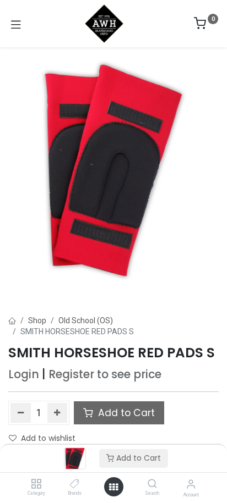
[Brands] (74, 484)
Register (71, 374)
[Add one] (57, 413)
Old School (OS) (85, 320)
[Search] (152, 484)
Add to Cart (137, 457)
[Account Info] (191, 484)
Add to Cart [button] (125, 412)
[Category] (36, 484)
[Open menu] (113, 487)
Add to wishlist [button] (48, 438)
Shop (37, 320)
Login (23, 374)
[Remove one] (20, 413)
